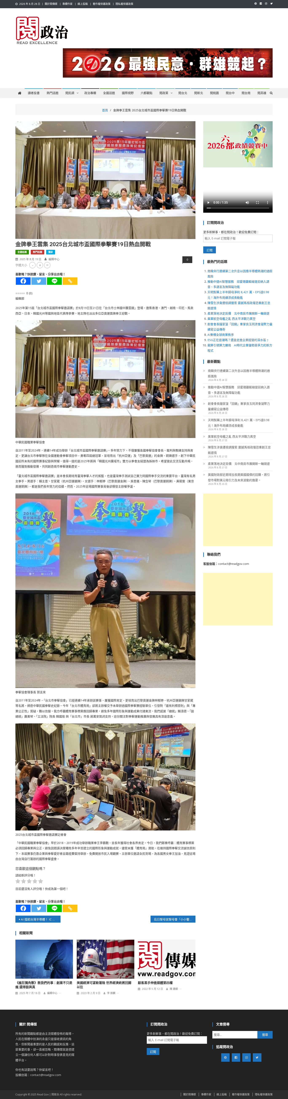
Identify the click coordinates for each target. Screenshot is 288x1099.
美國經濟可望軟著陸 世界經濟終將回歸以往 (104, 985)
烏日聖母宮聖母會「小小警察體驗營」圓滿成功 (175, 919)
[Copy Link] (70, 281)
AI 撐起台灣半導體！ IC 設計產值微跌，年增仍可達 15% (41, 919)
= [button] (47, 265)
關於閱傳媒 (51, 4)
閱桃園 (214, 93)
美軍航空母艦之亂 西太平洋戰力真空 (231, 319)
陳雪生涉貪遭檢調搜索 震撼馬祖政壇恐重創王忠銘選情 (239, 450)
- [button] (32, 265)
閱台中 (230, 93)
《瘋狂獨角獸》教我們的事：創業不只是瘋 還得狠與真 (43, 985)
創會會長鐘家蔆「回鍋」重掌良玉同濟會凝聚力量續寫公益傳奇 (239, 406)
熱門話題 (52, 93)
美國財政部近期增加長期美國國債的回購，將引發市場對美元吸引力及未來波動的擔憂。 (239, 477)
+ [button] (40, 265)
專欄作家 (67, 4)
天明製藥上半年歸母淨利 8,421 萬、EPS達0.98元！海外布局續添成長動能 (238, 422)
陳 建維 (174, 989)
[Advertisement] (238, 519)
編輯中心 (53, 259)
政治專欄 (90, 93)
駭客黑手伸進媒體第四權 (155, 983)
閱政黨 (163, 93)
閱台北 (182, 93)
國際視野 (128, 93)
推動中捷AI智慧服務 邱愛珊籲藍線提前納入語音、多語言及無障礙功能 (239, 390)
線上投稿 (83, 4)
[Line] (54, 281)
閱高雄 (261, 93)
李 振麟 (111, 993)
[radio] (17, 882)
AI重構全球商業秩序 (220, 335)
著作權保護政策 (101, 4)
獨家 (50, 252)
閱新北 (198, 93)
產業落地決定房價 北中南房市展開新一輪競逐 (238, 313)
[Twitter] (38, 281)
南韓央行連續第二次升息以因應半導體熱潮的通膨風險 (239, 373)
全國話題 (109, 93)
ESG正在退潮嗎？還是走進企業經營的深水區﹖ (238, 340)
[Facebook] (23, 281)
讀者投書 (34, 93)
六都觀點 (146, 93)
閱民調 (69, 93)
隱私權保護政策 (124, 4)
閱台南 (246, 93)
